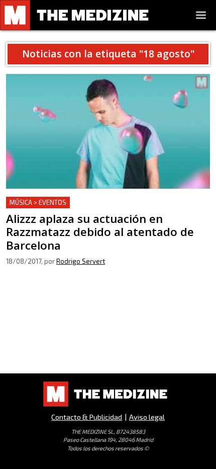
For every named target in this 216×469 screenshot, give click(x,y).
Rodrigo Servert (80, 261)
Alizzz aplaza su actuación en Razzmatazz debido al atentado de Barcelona (100, 208)
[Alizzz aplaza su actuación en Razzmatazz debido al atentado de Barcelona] (108, 131)
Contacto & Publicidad (86, 417)
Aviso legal (147, 417)
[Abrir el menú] (201, 15)
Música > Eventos (38, 202)
